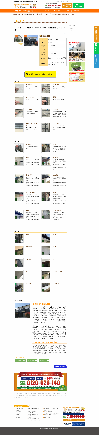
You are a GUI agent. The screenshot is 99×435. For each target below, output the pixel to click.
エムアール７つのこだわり (32, 411)
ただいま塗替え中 (19, 411)
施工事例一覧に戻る (59, 366)
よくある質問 (18, 413)
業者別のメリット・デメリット (49, 410)
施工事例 (17, 410)
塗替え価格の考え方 (31, 412)
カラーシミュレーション (48, 417)
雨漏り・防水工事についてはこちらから (50, 414)
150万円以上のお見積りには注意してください (51, 413)
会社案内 (72, 28)
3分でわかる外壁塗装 (19, 408)
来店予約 (67, 1)
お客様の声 (29, 417)
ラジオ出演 (29, 415)
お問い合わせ (56, 1)
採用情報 (62, 1)
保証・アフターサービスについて (33, 418)
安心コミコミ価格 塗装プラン (33, 414)
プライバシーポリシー (75, 30)
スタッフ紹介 (73, 25)
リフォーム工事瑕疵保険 (48, 411)
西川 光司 (53, 342)
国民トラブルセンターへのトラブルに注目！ (51, 408)
